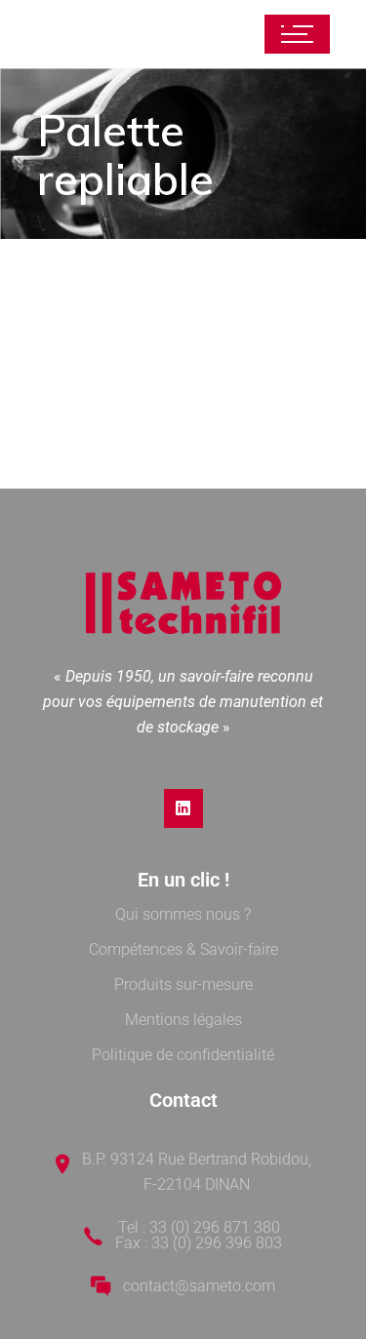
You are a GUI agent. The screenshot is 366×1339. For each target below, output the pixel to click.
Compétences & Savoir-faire (183, 949)
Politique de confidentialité (183, 1054)
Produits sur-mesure (183, 984)
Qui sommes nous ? (183, 914)
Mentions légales (183, 1019)
